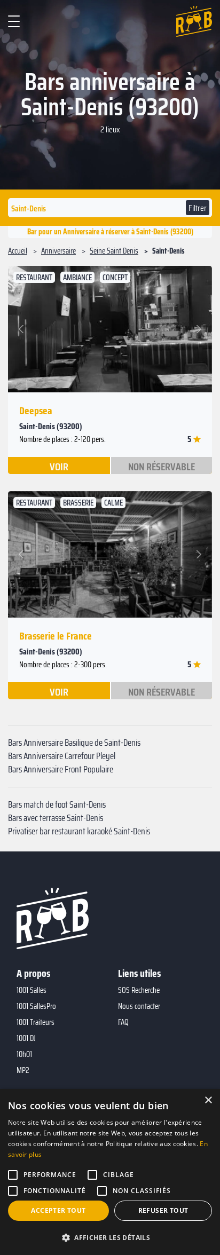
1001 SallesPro (36, 1006)
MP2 (23, 1070)
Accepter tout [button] (58, 1210)
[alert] (110, 1172)
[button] (22, 329)
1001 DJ (26, 1038)
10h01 (24, 1054)
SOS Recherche (139, 990)
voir (59, 466)
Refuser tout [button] (163, 1210)
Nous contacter (139, 1006)
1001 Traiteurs (35, 1022)
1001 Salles (31, 990)
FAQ (123, 1022)
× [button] (208, 1100)
